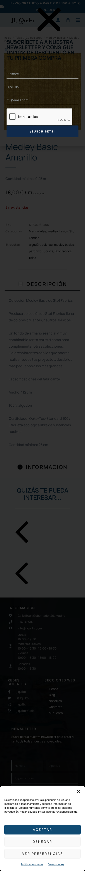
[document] (42, 435)
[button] (78, 791)
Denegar (42, 841)
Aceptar (42, 829)
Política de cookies (32, 864)
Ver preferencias (42, 853)
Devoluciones (56, 864)
